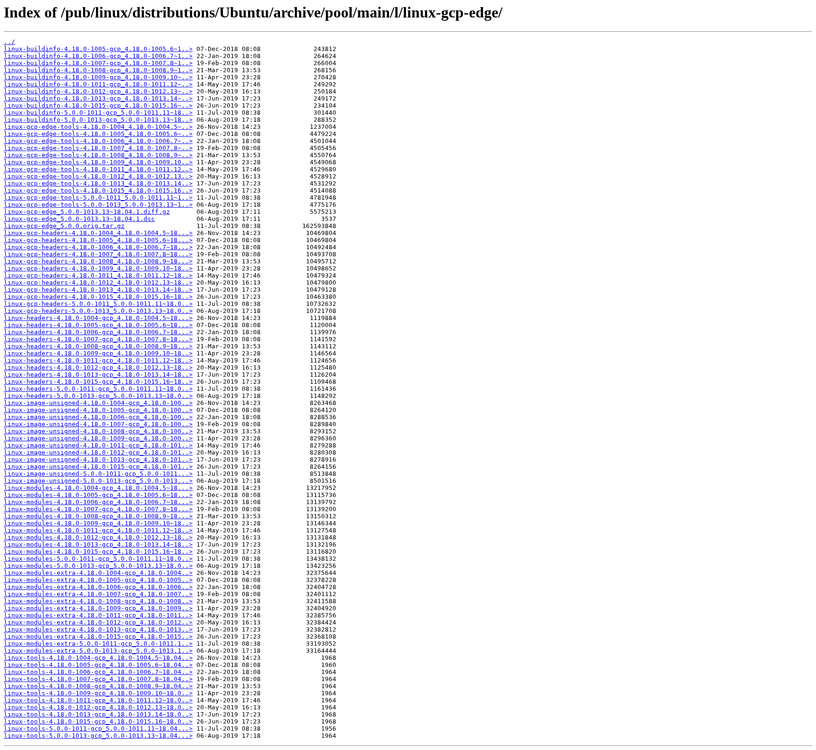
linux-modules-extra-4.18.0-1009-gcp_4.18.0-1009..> (98, 608)
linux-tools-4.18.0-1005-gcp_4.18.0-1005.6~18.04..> (98, 664)
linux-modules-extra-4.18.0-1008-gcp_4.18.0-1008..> (98, 601)
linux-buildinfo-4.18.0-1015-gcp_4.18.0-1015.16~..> (98, 105)
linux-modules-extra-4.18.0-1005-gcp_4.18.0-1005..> (98, 579)
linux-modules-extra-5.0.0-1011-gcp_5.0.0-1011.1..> (98, 643)
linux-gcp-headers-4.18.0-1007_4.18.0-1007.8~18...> (98, 254)
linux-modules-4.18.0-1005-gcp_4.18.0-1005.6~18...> (98, 494)
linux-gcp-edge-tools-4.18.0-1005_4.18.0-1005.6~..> (98, 133)
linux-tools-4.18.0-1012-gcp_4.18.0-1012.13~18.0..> (98, 707)
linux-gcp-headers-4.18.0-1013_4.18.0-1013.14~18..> (98, 289)
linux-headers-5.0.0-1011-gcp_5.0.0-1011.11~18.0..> (98, 388)
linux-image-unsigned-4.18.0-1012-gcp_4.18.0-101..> (98, 452)
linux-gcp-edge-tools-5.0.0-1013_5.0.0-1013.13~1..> (98, 204)
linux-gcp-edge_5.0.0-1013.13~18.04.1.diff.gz (87, 211)
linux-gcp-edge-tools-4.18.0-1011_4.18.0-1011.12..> (98, 169)
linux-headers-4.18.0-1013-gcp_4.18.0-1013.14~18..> (98, 374)
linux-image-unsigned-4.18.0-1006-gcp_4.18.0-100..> (98, 417)
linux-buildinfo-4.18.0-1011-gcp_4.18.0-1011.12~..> (98, 84)
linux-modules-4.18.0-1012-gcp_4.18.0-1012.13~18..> (98, 537)
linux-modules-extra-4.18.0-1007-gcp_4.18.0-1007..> (98, 594)
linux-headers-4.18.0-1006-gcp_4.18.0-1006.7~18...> (98, 332)
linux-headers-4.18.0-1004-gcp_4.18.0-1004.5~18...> (98, 317)
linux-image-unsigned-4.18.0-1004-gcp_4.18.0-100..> (98, 402)
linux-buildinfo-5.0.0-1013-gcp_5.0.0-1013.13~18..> (98, 119)
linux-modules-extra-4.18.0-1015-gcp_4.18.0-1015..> (98, 636)
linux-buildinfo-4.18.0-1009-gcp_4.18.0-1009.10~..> (98, 77)
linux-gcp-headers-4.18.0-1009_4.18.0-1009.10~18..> (98, 268)
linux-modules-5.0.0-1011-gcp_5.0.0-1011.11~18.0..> (98, 558)
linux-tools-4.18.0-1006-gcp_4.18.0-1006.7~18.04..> (98, 671)
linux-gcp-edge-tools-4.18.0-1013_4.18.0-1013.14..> (98, 183)
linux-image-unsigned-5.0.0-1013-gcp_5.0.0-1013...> (98, 480)
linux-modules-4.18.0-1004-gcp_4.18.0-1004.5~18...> (98, 487)
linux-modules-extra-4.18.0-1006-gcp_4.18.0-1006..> (98, 586)
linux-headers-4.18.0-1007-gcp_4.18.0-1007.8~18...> (98, 339)
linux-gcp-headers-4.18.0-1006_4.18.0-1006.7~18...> (98, 247)
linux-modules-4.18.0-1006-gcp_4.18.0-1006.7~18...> (98, 502)
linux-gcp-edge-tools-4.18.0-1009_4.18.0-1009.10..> (98, 162)
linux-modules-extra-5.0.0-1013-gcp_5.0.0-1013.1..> (98, 650)
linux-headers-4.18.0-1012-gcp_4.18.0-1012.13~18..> (98, 367)
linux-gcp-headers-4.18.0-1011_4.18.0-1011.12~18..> (98, 275)
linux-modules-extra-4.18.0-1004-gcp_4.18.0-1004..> (98, 572)
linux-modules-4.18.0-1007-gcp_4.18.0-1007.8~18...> (98, 509)
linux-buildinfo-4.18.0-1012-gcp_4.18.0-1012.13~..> (98, 91)
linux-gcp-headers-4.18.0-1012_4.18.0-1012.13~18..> (98, 282)
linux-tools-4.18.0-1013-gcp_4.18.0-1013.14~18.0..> (98, 714)
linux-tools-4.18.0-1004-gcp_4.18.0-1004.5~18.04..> (98, 657)
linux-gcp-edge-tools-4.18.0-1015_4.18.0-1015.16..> (98, 190)
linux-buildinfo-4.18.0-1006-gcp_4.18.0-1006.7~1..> (98, 55)
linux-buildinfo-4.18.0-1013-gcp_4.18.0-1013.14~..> (98, 98)
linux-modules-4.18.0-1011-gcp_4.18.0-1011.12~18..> (98, 530)
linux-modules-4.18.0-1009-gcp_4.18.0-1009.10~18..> (98, 523)
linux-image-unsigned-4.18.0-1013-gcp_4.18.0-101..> (98, 459)
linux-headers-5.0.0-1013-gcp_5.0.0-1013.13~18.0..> (98, 395)
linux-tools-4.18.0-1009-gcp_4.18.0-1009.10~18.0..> (98, 693)
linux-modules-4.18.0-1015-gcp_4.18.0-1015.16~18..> (98, 551)
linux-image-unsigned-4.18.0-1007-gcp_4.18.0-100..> (98, 424)
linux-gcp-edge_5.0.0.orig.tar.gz (64, 225)
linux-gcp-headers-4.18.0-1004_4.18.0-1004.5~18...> (98, 232)
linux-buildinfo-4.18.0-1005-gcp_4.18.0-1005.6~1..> (98, 48)
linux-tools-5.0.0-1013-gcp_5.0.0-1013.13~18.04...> (98, 735)
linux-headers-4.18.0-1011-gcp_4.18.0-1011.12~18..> (98, 360)
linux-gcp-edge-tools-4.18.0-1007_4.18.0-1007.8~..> (98, 148)
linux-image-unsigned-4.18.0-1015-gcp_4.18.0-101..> (98, 466)
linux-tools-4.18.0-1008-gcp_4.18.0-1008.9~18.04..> (98, 686)
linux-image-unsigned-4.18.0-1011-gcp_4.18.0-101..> (98, 445)
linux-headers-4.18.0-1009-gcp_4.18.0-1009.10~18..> (98, 353)
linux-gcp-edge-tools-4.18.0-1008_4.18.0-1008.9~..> (98, 155)
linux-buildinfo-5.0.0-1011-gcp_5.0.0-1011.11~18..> (98, 112)
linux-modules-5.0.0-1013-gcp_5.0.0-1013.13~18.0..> (98, 565)
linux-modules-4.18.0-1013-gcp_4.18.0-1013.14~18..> (98, 544)
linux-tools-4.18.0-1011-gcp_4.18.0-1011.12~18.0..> (98, 700)
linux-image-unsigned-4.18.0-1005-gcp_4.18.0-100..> (98, 409)
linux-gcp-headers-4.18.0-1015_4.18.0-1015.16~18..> (98, 296)
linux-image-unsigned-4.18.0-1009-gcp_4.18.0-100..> (98, 438)
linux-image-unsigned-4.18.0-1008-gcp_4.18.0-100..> (98, 431)
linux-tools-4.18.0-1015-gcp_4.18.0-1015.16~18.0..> (98, 721)
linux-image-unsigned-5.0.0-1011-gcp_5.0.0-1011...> (98, 473)
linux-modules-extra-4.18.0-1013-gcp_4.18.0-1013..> (98, 629)
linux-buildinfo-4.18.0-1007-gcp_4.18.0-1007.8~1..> (98, 63)
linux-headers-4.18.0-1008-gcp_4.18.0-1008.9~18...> (98, 346)
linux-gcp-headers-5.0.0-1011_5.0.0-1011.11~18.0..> (98, 303)
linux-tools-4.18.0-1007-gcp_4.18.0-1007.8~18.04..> (98, 679)
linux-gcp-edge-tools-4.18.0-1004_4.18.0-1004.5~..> (98, 126)
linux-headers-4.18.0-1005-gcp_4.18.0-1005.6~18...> (98, 325)
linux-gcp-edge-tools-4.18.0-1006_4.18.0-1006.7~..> (98, 140)
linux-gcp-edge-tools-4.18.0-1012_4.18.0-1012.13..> (98, 176)
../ (9, 41)
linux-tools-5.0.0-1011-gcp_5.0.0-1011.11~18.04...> (98, 728)
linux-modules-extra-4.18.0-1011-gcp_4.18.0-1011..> (98, 615)
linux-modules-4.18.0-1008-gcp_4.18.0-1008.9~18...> (98, 516)
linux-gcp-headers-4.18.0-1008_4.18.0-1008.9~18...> (98, 261)
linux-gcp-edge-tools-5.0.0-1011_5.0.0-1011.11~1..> (98, 197)
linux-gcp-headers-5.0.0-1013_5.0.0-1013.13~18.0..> (98, 310)
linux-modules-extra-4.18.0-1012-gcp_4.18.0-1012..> (98, 622)
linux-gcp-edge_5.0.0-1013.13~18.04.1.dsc (79, 218)
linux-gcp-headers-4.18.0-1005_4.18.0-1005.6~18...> (98, 240)
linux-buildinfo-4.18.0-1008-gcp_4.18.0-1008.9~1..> (98, 70)
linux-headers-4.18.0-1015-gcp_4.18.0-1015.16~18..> (98, 381)
